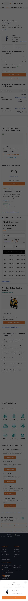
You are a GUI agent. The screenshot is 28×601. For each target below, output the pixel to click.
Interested (14, 598)
